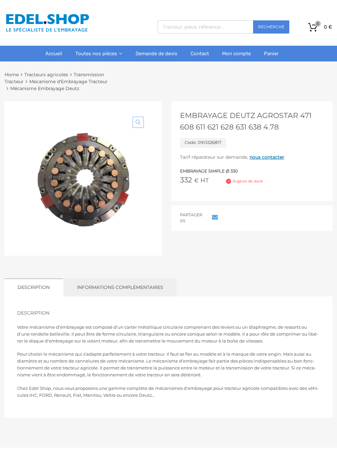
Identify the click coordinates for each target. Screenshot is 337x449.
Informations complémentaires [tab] (120, 287)
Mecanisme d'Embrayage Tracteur (68, 81)
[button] (138, 122)
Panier (271, 54)
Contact (200, 54)
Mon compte (236, 54)
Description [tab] (33, 287)
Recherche (271, 26)
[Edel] (47, 31)
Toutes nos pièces (96, 54)
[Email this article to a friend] (214, 217)
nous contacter (266, 157)
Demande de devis (156, 54)
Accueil (53, 54)
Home (12, 75)
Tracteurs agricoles (46, 75)
